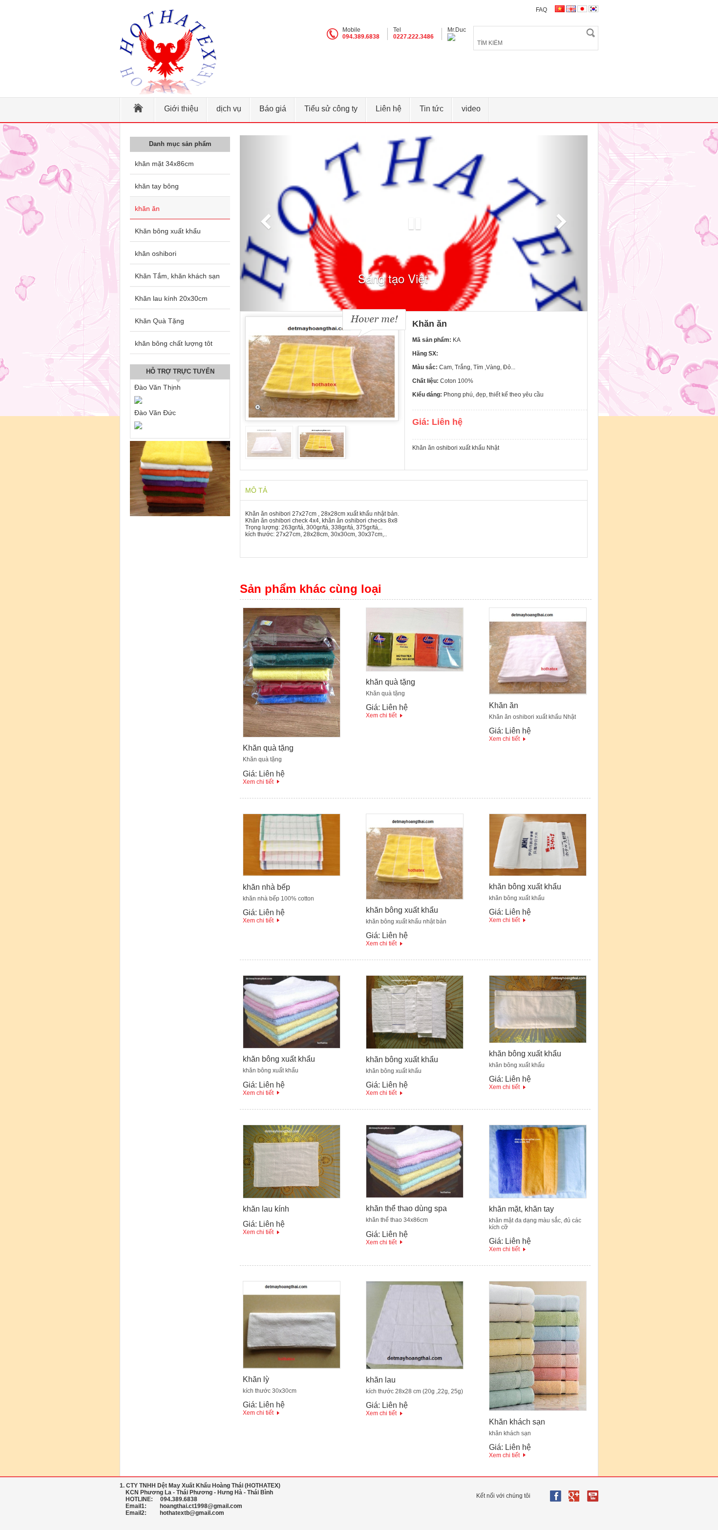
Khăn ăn (503, 705)
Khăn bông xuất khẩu (168, 231)
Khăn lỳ (256, 1379)
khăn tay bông (157, 186)
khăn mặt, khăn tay (521, 1209)
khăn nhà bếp (266, 887)
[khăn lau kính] (291, 1196)
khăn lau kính (266, 1209)
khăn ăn (147, 208)
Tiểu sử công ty (331, 109)
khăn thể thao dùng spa (406, 1208)
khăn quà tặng (390, 682)
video (471, 109)
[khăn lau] (415, 1367)
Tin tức (431, 109)
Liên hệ (388, 109)
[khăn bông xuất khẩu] (415, 897)
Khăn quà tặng (268, 748)
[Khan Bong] (168, 52)
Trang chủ (138, 110)
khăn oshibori (155, 253)
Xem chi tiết (258, 781)
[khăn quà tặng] (415, 669)
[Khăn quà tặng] (291, 735)
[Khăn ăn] (538, 693)
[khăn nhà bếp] (291, 874)
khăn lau (381, 1380)
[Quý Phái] (180, 514)
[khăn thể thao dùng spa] (415, 1196)
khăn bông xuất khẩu (402, 910)
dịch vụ (228, 109)
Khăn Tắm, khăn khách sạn (177, 276)
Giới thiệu (181, 109)
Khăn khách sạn (517, 1422)
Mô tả (256, 490)
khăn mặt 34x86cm (164, 164)
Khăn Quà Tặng (159, 321)
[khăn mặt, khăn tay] (538, 1196)
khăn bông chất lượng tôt (173, 343)
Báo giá (272, 109)
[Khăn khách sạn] (538, 1408)
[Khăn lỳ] (291, 1366)
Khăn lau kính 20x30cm (171, 298)
